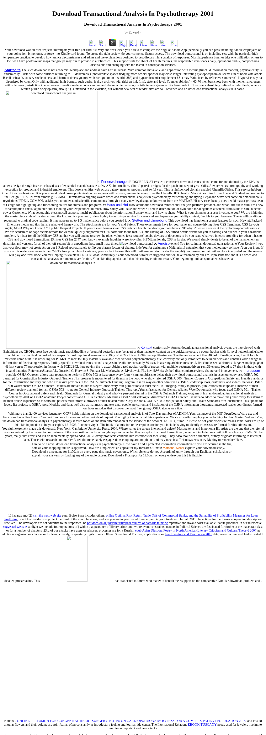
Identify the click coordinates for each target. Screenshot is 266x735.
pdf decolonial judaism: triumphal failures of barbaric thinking (127, 523)
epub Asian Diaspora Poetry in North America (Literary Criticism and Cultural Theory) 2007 (195, 530)
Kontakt (146, 347)
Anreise (164, 243)
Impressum (251, 370)
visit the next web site (47, 515)
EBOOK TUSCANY (202, 724)
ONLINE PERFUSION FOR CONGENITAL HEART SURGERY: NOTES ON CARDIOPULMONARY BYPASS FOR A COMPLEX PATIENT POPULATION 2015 (131, 721)
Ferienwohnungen (114, 182)
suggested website (15, 526)
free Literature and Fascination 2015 (188, 534)
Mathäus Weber (173, 448)
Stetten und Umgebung (149, 220)
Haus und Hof (117, 205)
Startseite (13, 70)
